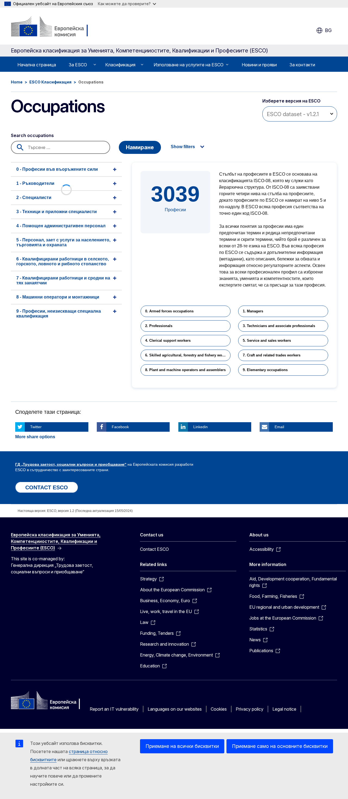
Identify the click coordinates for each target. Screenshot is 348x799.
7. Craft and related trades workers (271, 355)
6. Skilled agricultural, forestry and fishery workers (188, 355)
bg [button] (328, 30)
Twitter (36, 427)
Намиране (140, 147)
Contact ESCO (154, 549)
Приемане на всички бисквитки (182, 746)
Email (279, 427)
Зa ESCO (78, 64)
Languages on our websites (175, 709)
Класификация (120, 64)
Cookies (219, 709)
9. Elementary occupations (265, 370)
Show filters (183, 146)
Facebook (120, 427)
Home (17, 82)
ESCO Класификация (50, 82)
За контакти (302, 64)
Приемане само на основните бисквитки (280, 746)
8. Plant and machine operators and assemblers (185, 370)
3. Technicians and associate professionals (279, 326)
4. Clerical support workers (168, 340)
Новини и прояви (259, 64)
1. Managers (253, 311)
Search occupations (32, 135)
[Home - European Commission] (55, 27)
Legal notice (284, 709)
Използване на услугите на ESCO (188, 64)
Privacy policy (249, 709)
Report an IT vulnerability (114, 709)
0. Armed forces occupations (169, 311)
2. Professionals (158, 326)
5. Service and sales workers (267, 340)
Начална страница (36, 64)
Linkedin (200, 427)
